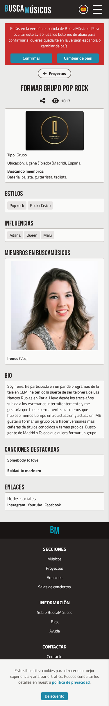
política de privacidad (71, 682)
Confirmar (31, 58)
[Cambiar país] (83, 9)
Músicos (54, 559)
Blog (54, 622)
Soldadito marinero (24, 470)
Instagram (16, 505)
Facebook (52, 505)
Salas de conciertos (54, 587)
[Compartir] (42, 101)
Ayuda (54, 631)
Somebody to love (22, 460)
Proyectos (57, 73)
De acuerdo (54, 696)
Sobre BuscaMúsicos (54, 612)
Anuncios (54, 577)
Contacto (54, 656)
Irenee (12, 358)
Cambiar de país (78, 58)
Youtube (35, 505)
